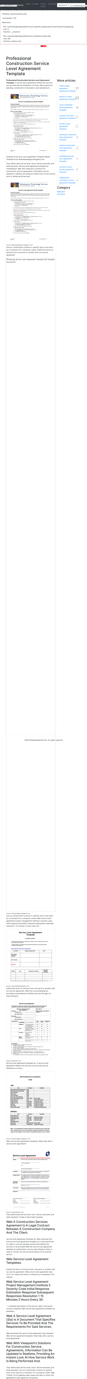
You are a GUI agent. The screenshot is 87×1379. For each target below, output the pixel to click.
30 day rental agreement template (64, 126)
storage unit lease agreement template (67, 117)
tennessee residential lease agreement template (67, 137)
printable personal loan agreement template (66, 158)
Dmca (28, 4)
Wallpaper (61, 192)
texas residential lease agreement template (66, 107)
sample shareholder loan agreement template (67, 148)
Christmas (61, 194)
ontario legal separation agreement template (67, 88)
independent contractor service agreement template (67, 180)
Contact (35, 4)
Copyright (52, 4)
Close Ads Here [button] (8, 5)
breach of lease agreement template (67, 98)
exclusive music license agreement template (66, 169)
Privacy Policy (43, 5)
